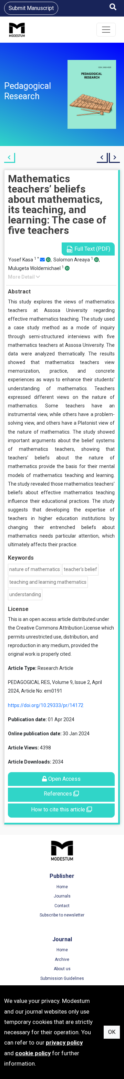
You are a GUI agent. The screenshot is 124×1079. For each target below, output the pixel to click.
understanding (25, 594)
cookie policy (33, 1053)
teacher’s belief (80, 569)
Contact (62, 905)
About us (62, 968)
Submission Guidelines (62, 978)
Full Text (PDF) (91, 249)
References (58, 793)
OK (111, 1032)
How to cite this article (58, 809)
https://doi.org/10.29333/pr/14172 (45, 705)
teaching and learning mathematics (47, 582)
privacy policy (64, 1042)
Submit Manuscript (31, 8)
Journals (62, 896)
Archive (62, 959)
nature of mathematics (34, 569)
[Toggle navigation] (106, 30)
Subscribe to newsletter (62, 915)
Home (62, 886)
